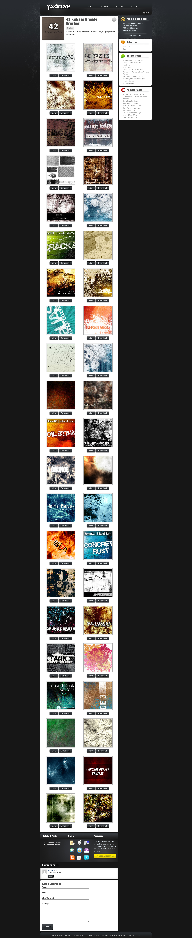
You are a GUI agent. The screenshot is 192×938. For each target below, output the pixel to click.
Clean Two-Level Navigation (133, 69)
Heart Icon (126, 65)
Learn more (133, 35)
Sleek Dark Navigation (131, 101)
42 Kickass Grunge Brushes (81, 21)
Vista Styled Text (129, 110)
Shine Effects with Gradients (133, 76)
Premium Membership (105, 856)
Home (90, 7)
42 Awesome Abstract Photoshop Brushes (52, 844)
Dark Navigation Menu (131, 117)
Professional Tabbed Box (132, 106)
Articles (119, 7)
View (54, 75)
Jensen (50, 870)
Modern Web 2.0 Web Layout (133, 94)
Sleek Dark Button (129, 83)
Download (65, 75)
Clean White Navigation (131, 108)
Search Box (127, 67)
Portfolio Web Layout (130, 103)
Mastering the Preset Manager (134, 78)
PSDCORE (67, 935)
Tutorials (104, 7)
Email (125, 49)
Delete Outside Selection (132, 63)
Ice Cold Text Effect (130, 115)
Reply (50, 876)
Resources (135, 7)
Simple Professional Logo (132, 113)
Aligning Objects (128, 81)
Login (140, 35)
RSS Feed (126, 47)
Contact (148, 13)
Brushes (70, 28)
